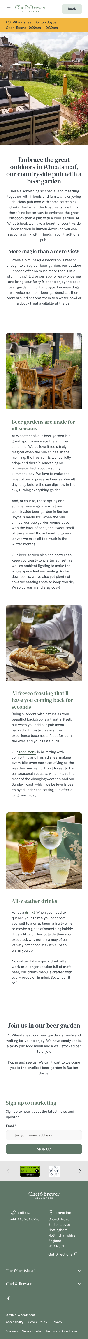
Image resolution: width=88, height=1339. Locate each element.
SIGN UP (44, 1149)
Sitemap (12, 1331)
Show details (63, 722)
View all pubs (31, 1331)
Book (72, 9)
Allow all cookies (44, 736)
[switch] (76, 675)
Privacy (57, 1322)
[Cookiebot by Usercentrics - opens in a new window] (63, 584)
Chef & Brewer (19, 1283)
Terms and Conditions (61, 1331)
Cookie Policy (37, 1322)
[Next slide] (78, 1171)
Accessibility (14, 1322)
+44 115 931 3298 (24, 1219)
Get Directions (60, 1254)
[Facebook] (8, 1298)
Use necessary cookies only (44, 751)
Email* (11, 1126)
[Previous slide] (9, 1171)
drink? (30, 912)
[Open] (8, 9)
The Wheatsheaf (20, 1270)
